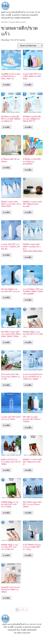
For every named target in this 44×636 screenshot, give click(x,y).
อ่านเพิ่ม (6, 84)
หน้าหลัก (4, 22)
